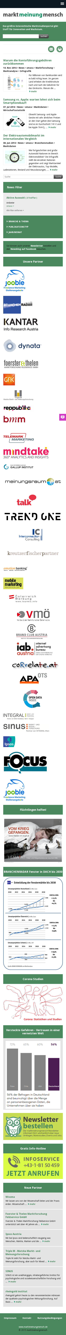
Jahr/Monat (15, 232)
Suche (58, 176)
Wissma (10, 1196)
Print (59, 49)
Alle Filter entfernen (15, 210)
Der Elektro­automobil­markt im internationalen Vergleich (23, 137)
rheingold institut (16, 1291)
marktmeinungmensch (33, 15)
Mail (51, 49)
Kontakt (27, 1318)
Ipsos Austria (13, 1234)
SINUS (9, 1271)
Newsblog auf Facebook (23, 249)
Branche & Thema (19, 221)
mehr (34, 91)
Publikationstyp (18, 227)
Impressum (10, 1318)
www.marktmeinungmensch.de (33, 1327)
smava (10, 206)
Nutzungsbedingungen (49, 1318)
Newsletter (37, 246)
